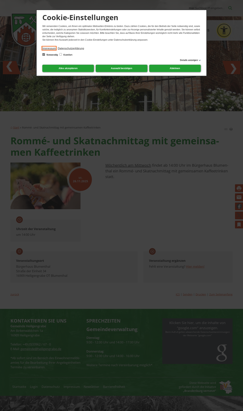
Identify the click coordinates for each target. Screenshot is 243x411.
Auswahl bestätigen (121, 68)
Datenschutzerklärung (71, 48)
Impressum (49, 48)
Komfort (67, 55)
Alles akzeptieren (68, 68)
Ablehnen (175, 68)
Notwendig (52, 55)
